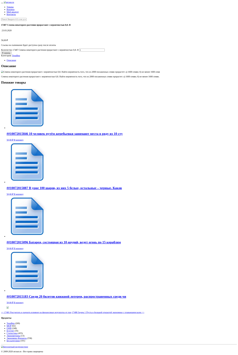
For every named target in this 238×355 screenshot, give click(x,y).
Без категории (13, 341)
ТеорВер (16, 55)
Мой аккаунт (13, 12)
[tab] (122, 60)
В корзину (6, 53)
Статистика (12, 333)
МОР (9, 326)
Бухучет (10, 331)
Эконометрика (13, 336)
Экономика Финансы (17, 338)
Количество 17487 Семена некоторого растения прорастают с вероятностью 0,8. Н (40, 50)
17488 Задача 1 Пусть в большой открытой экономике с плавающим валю (108, 312)
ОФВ (9, 328)
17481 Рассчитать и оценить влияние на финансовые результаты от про (36, 312)
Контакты (11, 14)
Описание (11, 60)
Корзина (10, 9)
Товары (10, 7)
